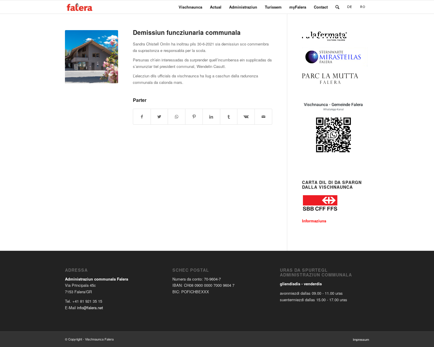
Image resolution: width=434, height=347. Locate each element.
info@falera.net (90, 307)
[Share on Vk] (245, 116)
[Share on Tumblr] (228, 116)
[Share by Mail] (263, 116)
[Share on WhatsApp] (176, 116)
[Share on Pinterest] (194, 116)
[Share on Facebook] (142, 116)
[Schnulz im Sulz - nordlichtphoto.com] (91, 56)
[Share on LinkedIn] (211, 116)
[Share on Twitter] (159, 116)
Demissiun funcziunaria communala (187, 32)
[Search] (337, 7)
